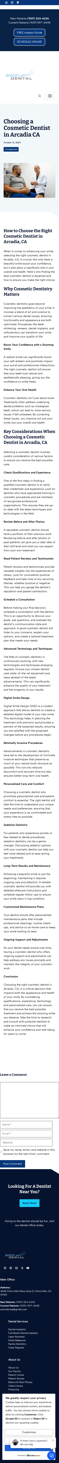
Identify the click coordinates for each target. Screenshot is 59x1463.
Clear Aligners (16, 1347)
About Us (13, 1367)
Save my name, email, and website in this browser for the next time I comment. (29, 1152)
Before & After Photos (20, 1382)
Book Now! (29, 1203)
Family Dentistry (17, 1344)
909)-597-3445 (30, 1305)
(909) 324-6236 (25, 1302)
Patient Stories (16, 1378)
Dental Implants (17, 1329)
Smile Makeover (17, 1340)
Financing (13, 1389)
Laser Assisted (16, 1336)
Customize (29, 1432)
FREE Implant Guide (29, 32)
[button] (39, 96)
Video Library (15, 1385)
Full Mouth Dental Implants (23, 1333)
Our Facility (14, 1371)
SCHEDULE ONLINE (29, 41)
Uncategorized (11, 149)
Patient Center (16, 1374)
